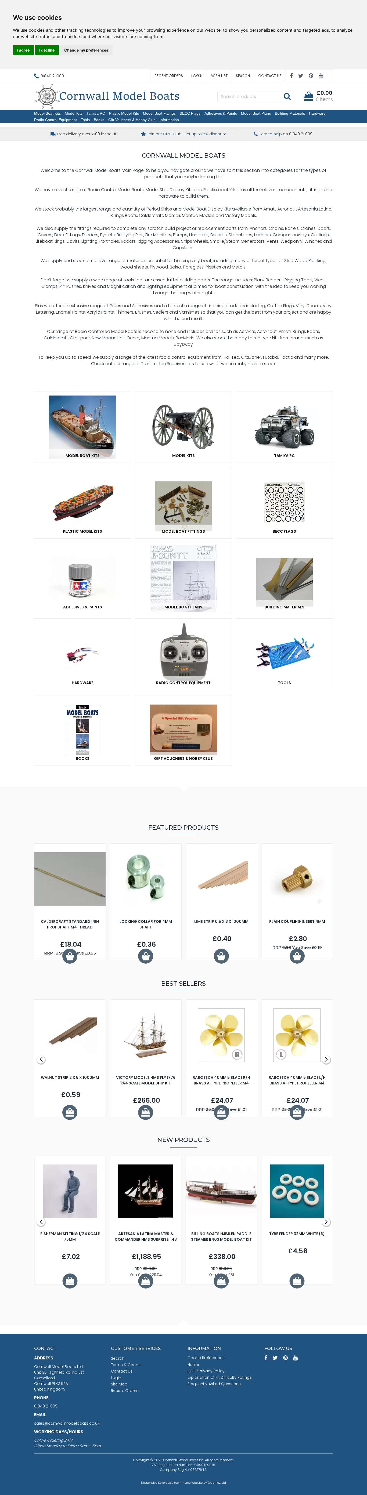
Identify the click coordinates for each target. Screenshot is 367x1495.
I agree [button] (23, 50)
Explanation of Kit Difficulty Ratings (220, 1377)
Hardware (317, 113)
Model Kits (73, 113)
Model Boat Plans (256, 113)
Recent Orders (168, 75)
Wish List (219, 75)
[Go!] (287, 96)
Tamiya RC (96, 113)
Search (243, 75)
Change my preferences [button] (86, 50)
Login (197, 75)
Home (193, 1364)
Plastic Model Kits (124, 113)
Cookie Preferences (206, 1357)
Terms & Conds (126, 1364)
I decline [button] (47, 50)
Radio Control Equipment (55, 120)
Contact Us (270, 75)
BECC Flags (190, 113)
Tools (85, 120)
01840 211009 (45, 1406)
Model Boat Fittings (159, 113)
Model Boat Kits (47, 113)
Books (99, 120)
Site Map (119, 1384)
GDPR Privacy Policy (206, 1371)
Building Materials (290, 113)
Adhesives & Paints (220, 113)
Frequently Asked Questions (214, 1384)
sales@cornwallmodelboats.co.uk (66, 1423)
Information (169, 120)
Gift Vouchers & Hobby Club (132, 120)
